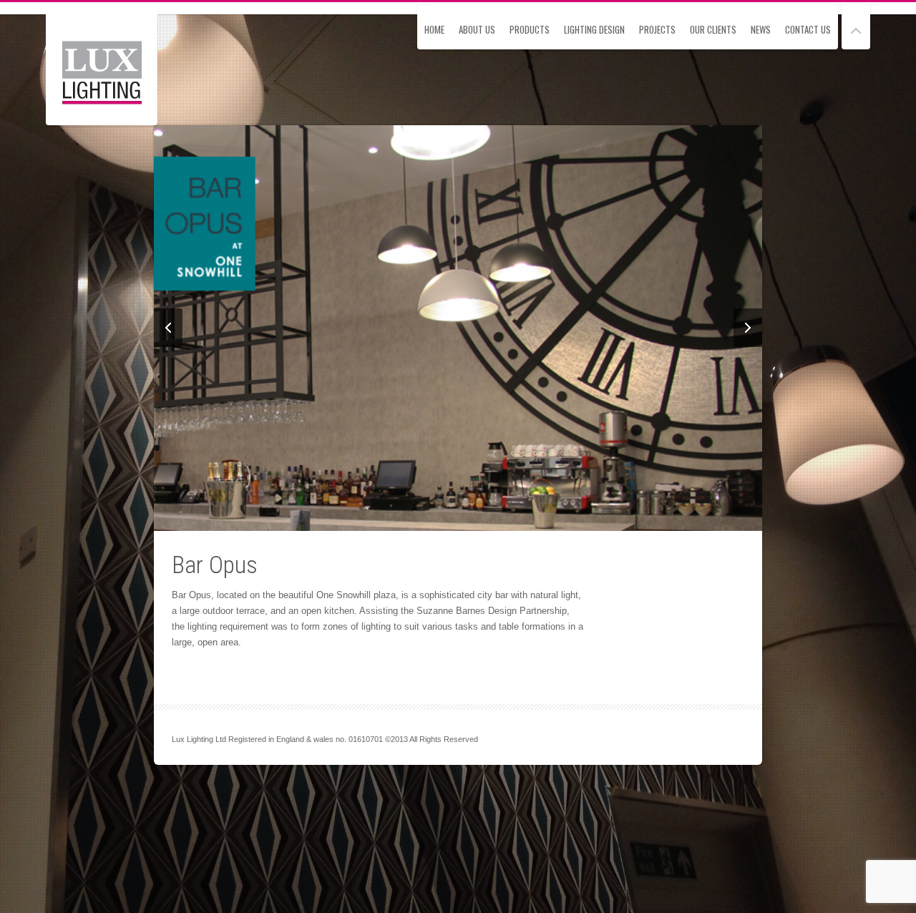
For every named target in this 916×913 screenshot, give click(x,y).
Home (434, 29)
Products (530, 29)
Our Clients (713, 29)
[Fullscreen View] (856, 24)
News (761, 29)
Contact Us (808, 29)
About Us (477, 29)
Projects (657, 29)
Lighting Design (594, 29)
